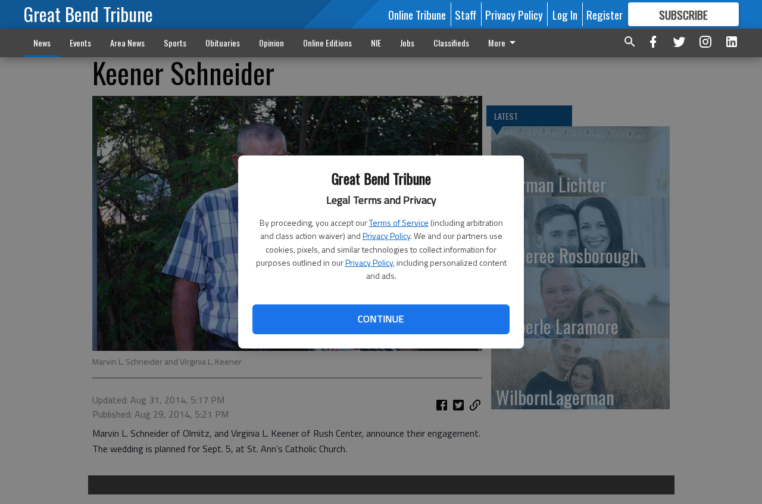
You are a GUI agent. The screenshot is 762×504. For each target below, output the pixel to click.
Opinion (271, 42)
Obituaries (222, 42)
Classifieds (451, 42)
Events (80, 42)
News (42, 42)
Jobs (407, 42)
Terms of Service (399, 222)
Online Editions (327, 42)
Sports (175, 42)
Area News (127, 42)
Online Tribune (417, 14)
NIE (376, 42)
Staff (465, 14)
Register (604, 14)
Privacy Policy (386, 235)
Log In (564, 14)
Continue (381, 319)
